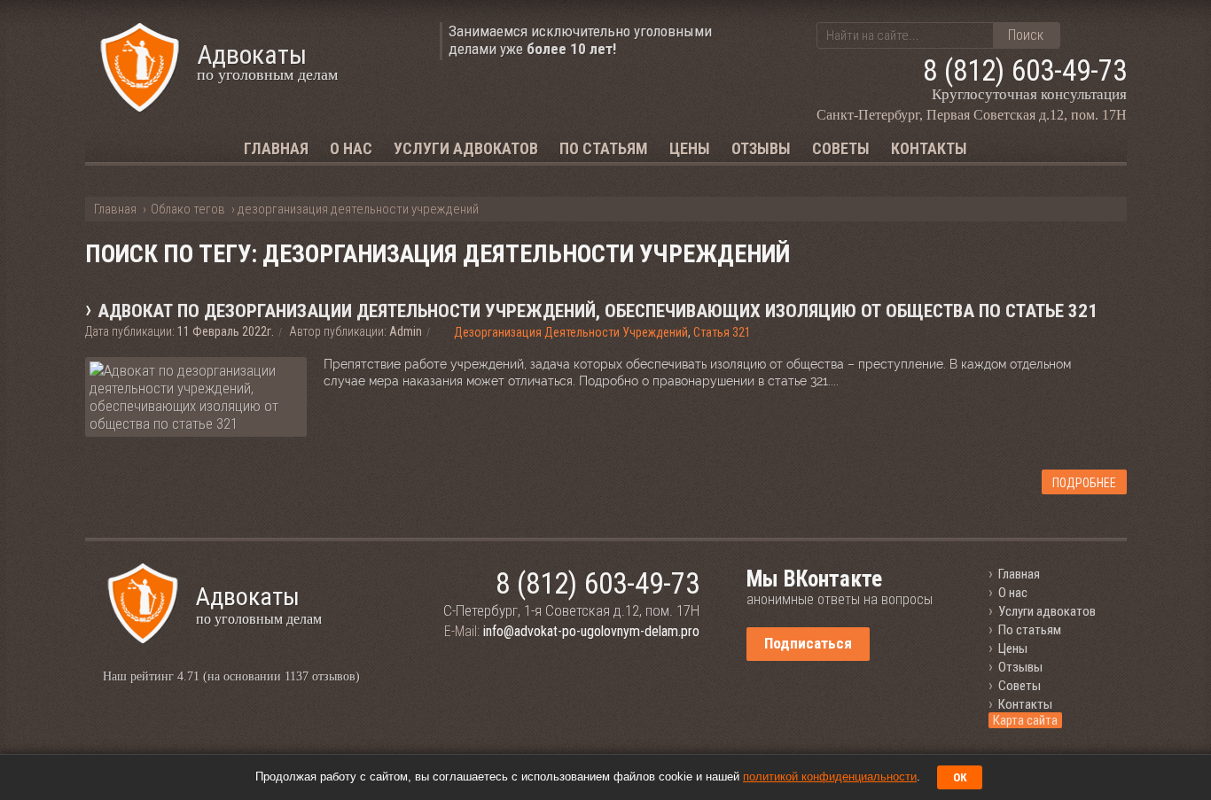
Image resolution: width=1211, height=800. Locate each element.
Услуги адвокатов (466, 148)
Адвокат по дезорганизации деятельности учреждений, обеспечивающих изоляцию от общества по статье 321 (598, 311)
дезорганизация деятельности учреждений (571, 332)
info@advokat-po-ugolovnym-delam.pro (591, 631)
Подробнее (1084, 483)
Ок (959, 777)
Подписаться (808, 643)
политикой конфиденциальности (830, 776)
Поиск (1025, 35)
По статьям (603, 148)
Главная (276, 148)
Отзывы (761, 148)
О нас (351, 148)
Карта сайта (1025, 720)
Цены (689, 148)
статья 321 (722, 332)
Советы (841, 148)
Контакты (929, 148)
